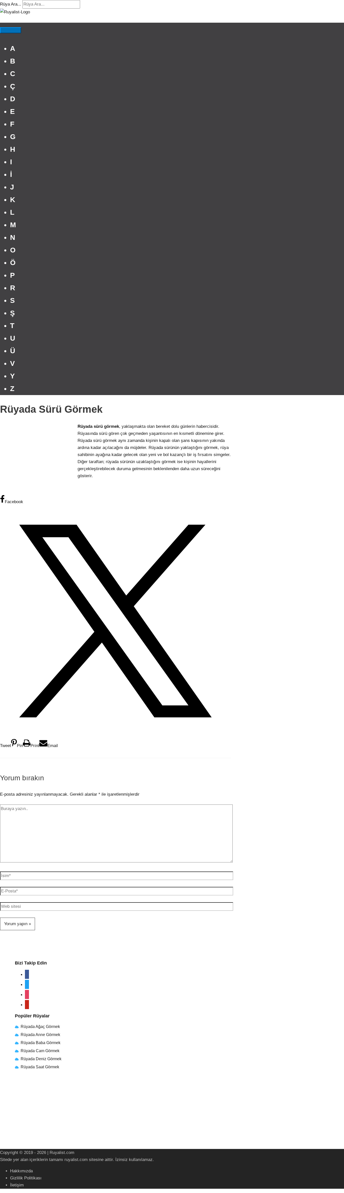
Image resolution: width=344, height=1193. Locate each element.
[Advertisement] (38, 456)
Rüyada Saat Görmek (39, 1067)
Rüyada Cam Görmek (40, 1051)
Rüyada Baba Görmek (40, 1043)
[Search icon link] (1, 19)
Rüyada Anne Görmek (40, 1035)
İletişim (17, 1185)
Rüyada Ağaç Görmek (40, 1026)
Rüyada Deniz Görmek (41, 1059)
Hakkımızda (21, 1171)
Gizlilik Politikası (26, 1178)
